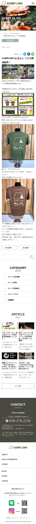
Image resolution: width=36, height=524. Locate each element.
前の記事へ (9, 248)
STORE (5, 464)
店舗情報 (11, 300)
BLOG (4, 471)
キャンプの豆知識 (14, 277)
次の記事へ (26, 248)
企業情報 (8, 517)
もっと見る (18, 386)
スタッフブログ (14, 33)
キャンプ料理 (12, 282)
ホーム (5, 33)
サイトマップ (15, 517)
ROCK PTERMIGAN (9, 459)
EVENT (4, 476)
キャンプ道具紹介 (14, 288)
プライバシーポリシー (25, 517)
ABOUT (5, 454)
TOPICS (5, 481)
